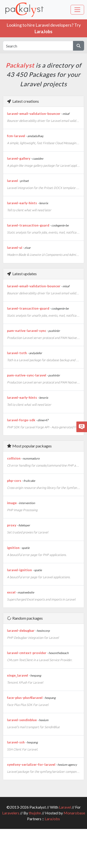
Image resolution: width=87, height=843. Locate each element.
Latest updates (24, 273)
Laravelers (10, 813)
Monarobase (74, 813)
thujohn (35, 813)
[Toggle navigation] (77, 10)
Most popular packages (32, 446)
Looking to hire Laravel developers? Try (44, 28)
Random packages (27, 618)
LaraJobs (52, 818)
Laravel (65, 807)
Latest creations (25, 101)
